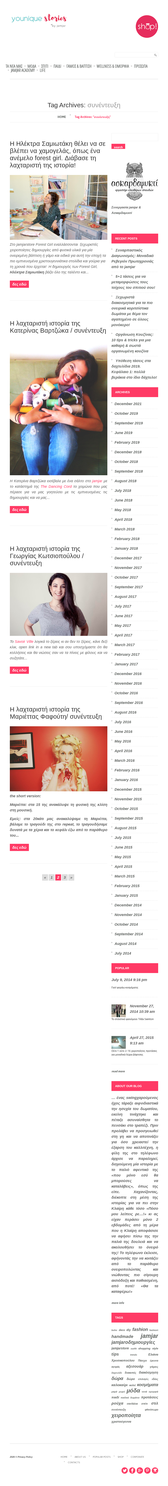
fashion (140, 1329)
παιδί (115, 1397)
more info (117, 1302)
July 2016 (123, 722)
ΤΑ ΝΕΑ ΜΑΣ (14, 66)
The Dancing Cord (56, 486)
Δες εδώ (19, 284)
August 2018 (125, 481)
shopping (144, 1348)
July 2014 (123, 953)
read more (118, 1071)
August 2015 (125, 828)
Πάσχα (142, 1360)
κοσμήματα (147, 1384)
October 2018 (126, 462)
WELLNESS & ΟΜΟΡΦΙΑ (113, 66)
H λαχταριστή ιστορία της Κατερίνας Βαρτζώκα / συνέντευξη (58, 327)
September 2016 (129, 703)
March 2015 (125, 876)
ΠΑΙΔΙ (57, 66)
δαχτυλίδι (116, 1373)
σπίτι (144, 1403)
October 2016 (126, 693)
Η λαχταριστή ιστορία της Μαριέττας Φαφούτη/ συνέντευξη (56, 713)
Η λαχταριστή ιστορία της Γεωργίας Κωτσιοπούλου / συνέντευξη (47, 556)
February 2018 (127, 539)
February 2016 (127, 770)
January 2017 (126, 664)
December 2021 (128, 404)
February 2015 (127, 886)
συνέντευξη (118, 1409)
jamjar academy (23, 70)
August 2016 (125, 712)
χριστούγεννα (121, 1421)
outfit (134, 1348)
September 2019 (129, 423)
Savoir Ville (24, 642)
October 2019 (126, 413)
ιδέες (155, 1379)
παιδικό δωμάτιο (130, 1397)
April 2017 (123, 635)
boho (114, 1330)
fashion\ (153, 1330)
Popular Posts (101, 1456)
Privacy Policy (25, 1457)
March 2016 (125, 760)
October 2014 (126, 924)
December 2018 (128, 452)
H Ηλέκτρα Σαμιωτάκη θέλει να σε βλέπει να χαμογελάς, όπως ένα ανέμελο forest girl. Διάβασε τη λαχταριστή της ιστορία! (58, 154)
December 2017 (128, 558)
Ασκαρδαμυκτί (121, 213)
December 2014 (128, 905)
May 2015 (123, 857)
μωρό (122, 1391)
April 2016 (123, 751)
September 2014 (129, 934)
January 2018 (126, 548)
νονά (144, 1391)
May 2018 (123, 510)
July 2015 (123, 838)
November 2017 (128, 568)
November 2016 (128, 683)
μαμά (114, 1391)
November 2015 (128, 799)
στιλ (154, 1403)
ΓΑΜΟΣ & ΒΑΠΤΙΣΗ (79, 66)
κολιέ (132, 1385)
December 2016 (128, 674)
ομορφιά (153, 1391)
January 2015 (126, 895)
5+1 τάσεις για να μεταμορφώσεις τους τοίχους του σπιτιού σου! (133, 282)
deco (122, 1330)
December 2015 (128, 789)
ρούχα (117, 1403)
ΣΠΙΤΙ (44, 66)
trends (133, 1355)
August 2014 (125, 944)
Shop (121, 1456)
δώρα (117, 1378)
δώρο (131, 1379)
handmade (122, 1336)
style (155, 1348)
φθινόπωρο (151, 1409)
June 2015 (123, 847)
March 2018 (125, 529)
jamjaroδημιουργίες (133, 1342)
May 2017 (123, 626)
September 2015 (129, 818)
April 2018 (123, 519)
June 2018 (123, 500)
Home (62, 117)
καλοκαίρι (119, 1385)
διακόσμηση (148, 1372)
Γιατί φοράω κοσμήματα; (124, 987)
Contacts (74, 1462)
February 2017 (127, 654)
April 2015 (123, 867)
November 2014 (128, 915)
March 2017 (125, 645)
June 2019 (123, 433)
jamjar (97, 481)
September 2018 (129, 471)
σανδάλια (132, 1404)
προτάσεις (149, 1397)
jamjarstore (120, 1348)
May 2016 (123, 741)
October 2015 (126, 809)
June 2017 (123, 616)
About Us (80, 1456)
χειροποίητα (126, 1415)
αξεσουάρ (134, 1366)
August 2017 (125, 597)
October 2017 (126, 577)
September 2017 (129, 587)
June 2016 (123, 732)
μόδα (133, 1391)
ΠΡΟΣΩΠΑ (141, 66)
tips (115, 1354)
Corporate (137, 1456)
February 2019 (127, 442)
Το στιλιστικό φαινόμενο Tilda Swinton (132, 1019)
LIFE (42, 70)
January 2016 (126, 780)
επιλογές (143, 1379)
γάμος (154, 1366)
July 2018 (123, 491)
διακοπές (130, 1372)
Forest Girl (44, 244)
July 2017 (123, 606)
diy (128, 1330)
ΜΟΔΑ (31, 66)
